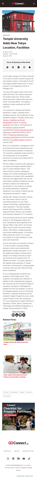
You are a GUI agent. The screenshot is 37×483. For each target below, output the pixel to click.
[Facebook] (13, 315)
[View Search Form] (3, 3)
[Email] (23, 315)
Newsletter (28, 451)
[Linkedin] (16, 315)
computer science (12, 127)
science (29, 392)
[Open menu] (34, 4)
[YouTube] (24, 458)
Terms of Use (29, 476)
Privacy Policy (20, 476)
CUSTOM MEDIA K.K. (17, 465)
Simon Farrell (8, 52)
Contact (7, 451)
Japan (22, 392)
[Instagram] (8, 458)
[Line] (20, 315)
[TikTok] (29, 458)
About (17, 451)
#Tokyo (6, 392)
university (7, 396)
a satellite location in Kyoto (20, 140)
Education (6, 35)
